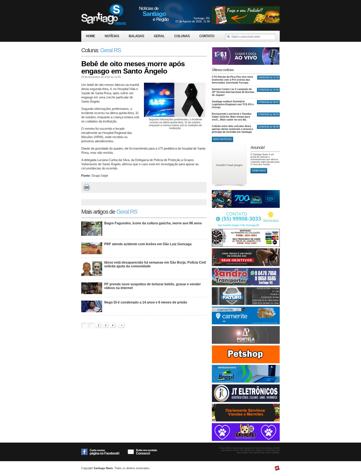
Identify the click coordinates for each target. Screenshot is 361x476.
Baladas (136, 36)
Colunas (182, 36)
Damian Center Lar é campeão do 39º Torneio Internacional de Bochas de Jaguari (233, 92)
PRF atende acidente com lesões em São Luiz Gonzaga (148, 244)
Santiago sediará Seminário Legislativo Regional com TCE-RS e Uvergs (233, 104)
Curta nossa (104, 451)
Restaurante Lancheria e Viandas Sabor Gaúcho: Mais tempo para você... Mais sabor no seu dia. (232, 116)
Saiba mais (259, 170)
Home (90, 36)
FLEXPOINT (277, 468)
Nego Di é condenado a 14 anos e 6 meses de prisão (145, 302)
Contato (206, 36)
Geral (159, 36)
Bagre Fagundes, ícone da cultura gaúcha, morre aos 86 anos (153, 223)
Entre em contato (146, 451)
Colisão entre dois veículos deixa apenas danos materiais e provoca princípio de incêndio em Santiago (232, 129)
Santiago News (125, 14)
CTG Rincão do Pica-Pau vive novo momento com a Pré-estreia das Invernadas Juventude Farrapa (232, 79)
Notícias (112, 36)
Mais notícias (222, 139)
